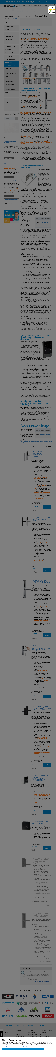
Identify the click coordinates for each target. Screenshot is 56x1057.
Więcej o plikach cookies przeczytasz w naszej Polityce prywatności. (18, 1046)
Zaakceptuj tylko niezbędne (10, 1049)
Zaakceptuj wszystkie (37, 1049)
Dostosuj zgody (24, 1049)
